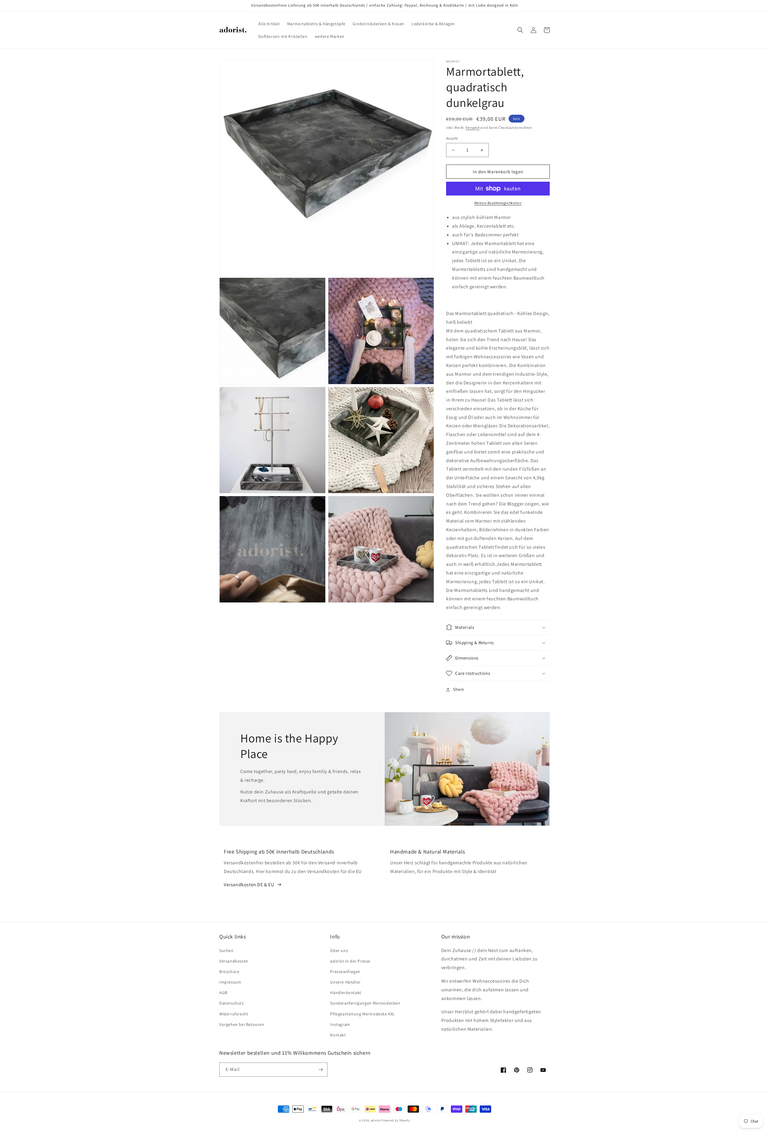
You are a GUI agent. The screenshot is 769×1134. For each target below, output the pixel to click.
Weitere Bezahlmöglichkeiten (498, 203)
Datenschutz (231, 1003)
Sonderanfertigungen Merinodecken (365, 1003)
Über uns (339, 950)
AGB (223, 992)
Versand (472, 127)
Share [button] (458, 689)
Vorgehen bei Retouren (241, 1024)
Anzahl (451, 138)
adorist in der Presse (350, 961)
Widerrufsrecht (233, 1014)
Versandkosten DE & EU (249, 884)
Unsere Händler (345, 982)
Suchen (226, 950)
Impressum (230, 982)
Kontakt (338, 1035)
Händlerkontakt (345, 992)
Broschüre (229, 971)
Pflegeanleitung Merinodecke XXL (362, 1014)
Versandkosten (233, 961)
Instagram (340, 1024)
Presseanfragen (345, 971)
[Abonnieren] (320, 1070)
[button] (520, 30)
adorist (376, 1120)
